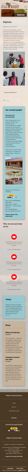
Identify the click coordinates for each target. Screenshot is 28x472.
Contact (14, 407)
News (14, 403)
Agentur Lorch (22, 470)
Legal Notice (10, 468)
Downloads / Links (14, 411)
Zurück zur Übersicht (10, 92)
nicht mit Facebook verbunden (4, 100)
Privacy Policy (19, 468)
